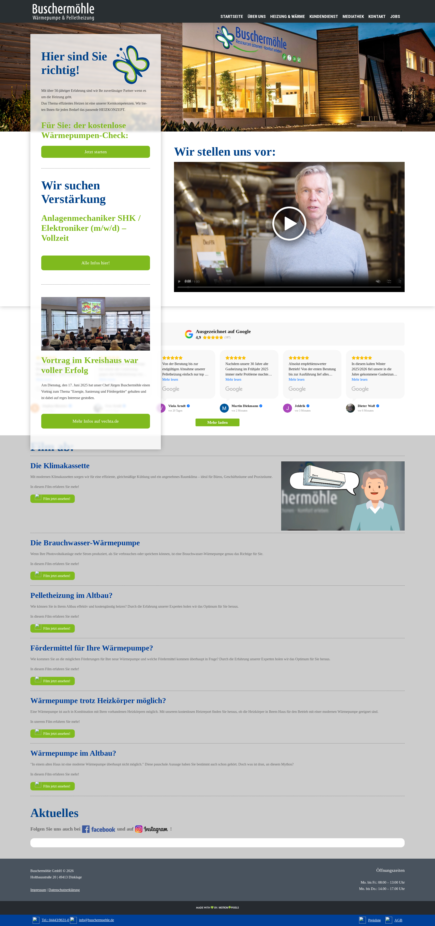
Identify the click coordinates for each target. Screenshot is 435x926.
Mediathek (353, 16)
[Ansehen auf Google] (170, 389)
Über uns (257, 16)
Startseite (231, 16)
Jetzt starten (96, 151)
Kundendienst (323, 16)
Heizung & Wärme (287, 16)
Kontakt (377, 16)
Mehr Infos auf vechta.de (95, 421)
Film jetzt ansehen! (56, 499)
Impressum (38, 890)
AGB (398, 920)
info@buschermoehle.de (96, 920)
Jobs (395, 16)
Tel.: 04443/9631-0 (55, 920)
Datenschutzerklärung (64, 890)
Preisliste (374, 920)
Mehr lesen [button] (170, 379)
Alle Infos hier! (95, 262)
